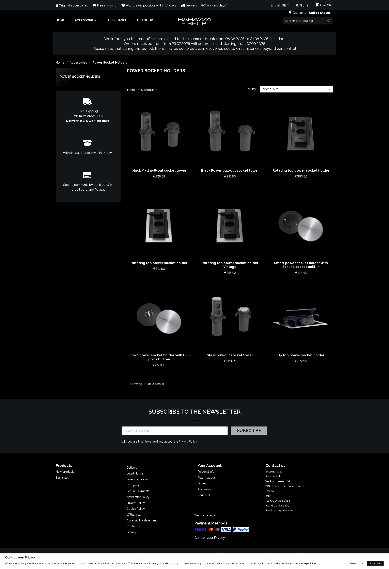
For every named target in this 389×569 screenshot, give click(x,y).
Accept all (375, 563)
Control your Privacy (209, 538)
